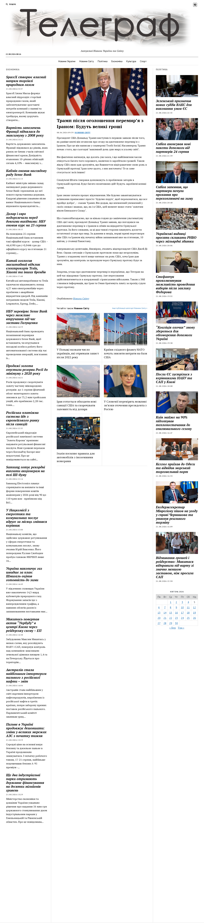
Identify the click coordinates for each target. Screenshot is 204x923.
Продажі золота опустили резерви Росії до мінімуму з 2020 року (27, 369)
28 (165, 623)
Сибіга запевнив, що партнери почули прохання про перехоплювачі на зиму (174, 192)
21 (165, 617)
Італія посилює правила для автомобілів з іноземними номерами (76, 457)
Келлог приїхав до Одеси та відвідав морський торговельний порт (175, 468)
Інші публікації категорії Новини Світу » (129, 308)
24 (182, 617)
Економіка (116, 61)
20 (159, 617)
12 (194, 607)
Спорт (143, 61)
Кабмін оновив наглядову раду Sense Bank (26, 172)
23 (176, 617)
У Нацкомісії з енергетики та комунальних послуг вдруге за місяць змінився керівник (26, 517)
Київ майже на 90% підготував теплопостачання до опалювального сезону (174, 423)
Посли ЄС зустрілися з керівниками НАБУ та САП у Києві (174, 378)
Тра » (181, 627)
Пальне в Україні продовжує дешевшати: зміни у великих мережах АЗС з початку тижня (26, 730)
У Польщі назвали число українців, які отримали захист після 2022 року (78, 353)
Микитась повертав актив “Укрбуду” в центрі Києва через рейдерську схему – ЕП (23, 624)
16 (176, 612)
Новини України (66, 61)
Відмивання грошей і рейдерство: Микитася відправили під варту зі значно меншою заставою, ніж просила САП (175, 567)
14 (165, 612)
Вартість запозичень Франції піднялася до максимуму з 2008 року (25, 131)
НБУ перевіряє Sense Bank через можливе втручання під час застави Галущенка (26, 317)
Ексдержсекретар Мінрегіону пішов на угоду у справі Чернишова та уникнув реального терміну (176, 514)
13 (159, 612)
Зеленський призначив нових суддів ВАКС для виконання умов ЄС (174, 104)
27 (159, 623)
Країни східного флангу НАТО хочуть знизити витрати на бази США (125, 353)
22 (170, 617)
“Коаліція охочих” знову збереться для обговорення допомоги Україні (175, 333)
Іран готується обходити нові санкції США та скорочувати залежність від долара (76, 405)
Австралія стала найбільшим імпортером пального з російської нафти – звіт (26, 675)
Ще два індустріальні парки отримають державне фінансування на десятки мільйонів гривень (25, 782)
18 (188, 612)
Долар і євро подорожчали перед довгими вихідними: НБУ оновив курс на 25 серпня (26, 219)
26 (194, 617)
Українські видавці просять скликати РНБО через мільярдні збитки (176, 237)
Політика (102, 61)
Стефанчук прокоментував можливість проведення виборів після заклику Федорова (175, 284)
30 (176, 623)
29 (170, 623)
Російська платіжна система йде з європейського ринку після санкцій (22, 418)
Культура (131, 61)
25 (188, 617)
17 (182, 612)
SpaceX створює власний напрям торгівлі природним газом (26, 81)
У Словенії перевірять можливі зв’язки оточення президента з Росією (125, 405)
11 (188, 607)
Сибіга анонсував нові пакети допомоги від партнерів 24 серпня (173, 147)
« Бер (172, 627)
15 (170, 612)
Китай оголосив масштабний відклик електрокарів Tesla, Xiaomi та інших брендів (26, 266)
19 (194, 612)
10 (182, 607)
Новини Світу (86, 61)
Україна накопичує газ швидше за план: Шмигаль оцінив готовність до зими (24, 574)
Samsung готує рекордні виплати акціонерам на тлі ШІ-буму (25, 471)
